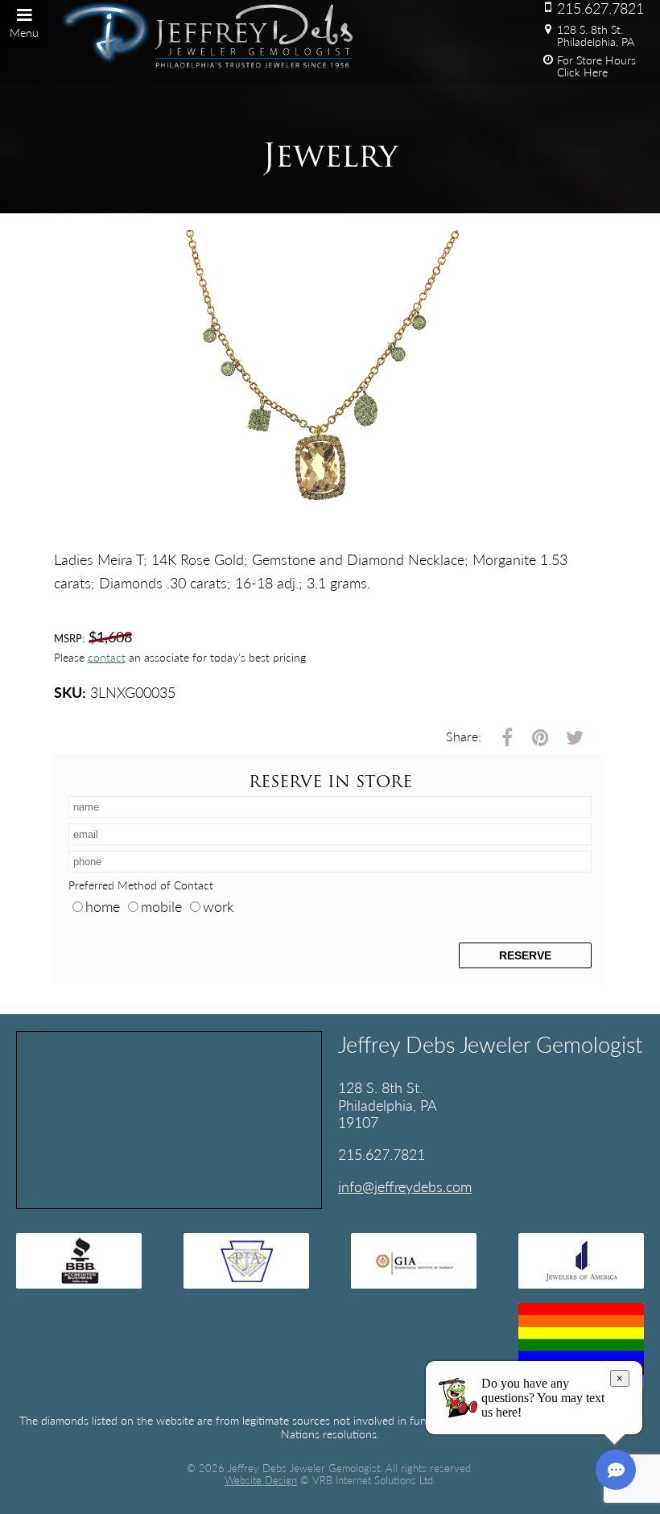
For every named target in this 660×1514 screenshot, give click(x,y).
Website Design (261, 1480)
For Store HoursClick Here (596, 66)
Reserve (525, 955)
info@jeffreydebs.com (405, 1186)
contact (107, 657)
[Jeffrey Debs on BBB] (79, 1261)
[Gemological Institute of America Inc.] (413, 1261)
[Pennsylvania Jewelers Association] (246, 1261)
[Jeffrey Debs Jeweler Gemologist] (105, 32)
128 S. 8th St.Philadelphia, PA (595, 35)
